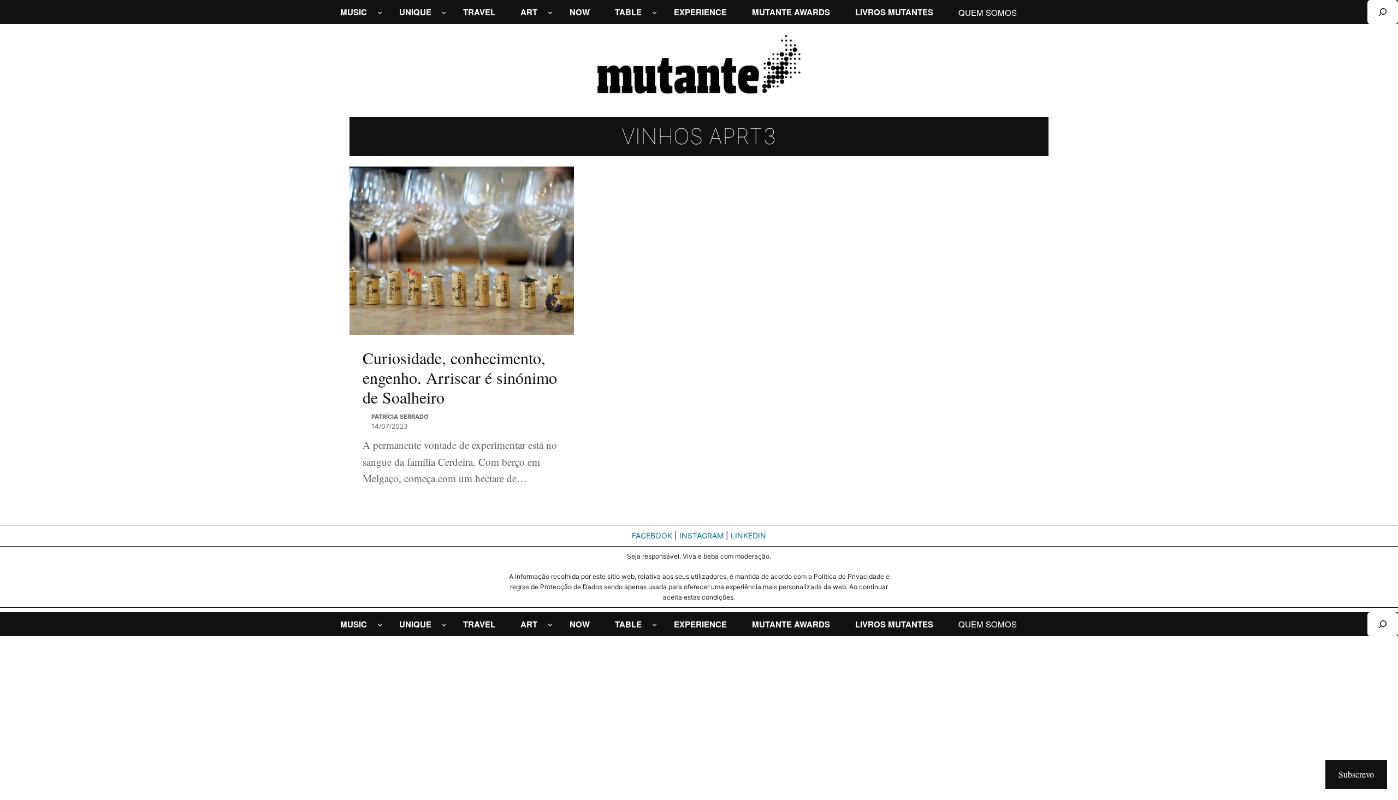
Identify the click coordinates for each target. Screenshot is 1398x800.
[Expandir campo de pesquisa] (1382, 12)
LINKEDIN (748, 535)
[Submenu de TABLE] (654, 12)
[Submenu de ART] (550, 12)
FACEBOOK (652, 535)
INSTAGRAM (701, 535)
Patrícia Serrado (400, 416)
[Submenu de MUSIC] (379, 12)
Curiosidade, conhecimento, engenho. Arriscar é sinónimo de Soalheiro (460, 377)
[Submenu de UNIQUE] (443, 12)
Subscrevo (1356, 774)
